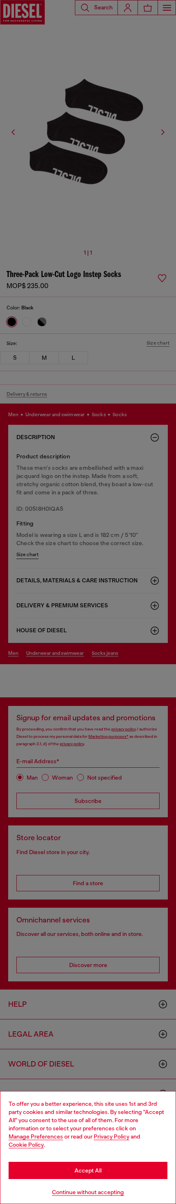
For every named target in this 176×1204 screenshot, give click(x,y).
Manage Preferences (36, 1136)
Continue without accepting (88, 1192)
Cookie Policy (26, 1144)
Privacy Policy (111, 1136)
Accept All (88, 1170)
